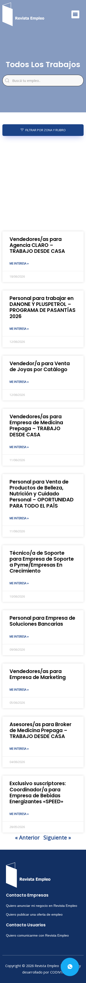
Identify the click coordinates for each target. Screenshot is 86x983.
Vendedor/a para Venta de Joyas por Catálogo (40, 366)
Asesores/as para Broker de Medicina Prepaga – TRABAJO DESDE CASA (40, 730)
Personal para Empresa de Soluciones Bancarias (42, 620)
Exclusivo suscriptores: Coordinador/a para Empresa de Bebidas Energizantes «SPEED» (38, 792)
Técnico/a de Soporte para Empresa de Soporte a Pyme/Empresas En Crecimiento (42, 561)
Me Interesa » (19, 263)
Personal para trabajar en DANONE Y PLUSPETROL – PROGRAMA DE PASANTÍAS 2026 (42, 307)
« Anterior (27, 837)
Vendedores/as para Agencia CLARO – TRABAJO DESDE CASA (37, 245)
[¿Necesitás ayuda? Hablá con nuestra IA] (70, 967)
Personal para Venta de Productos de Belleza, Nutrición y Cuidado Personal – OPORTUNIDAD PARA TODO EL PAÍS (42, 493)
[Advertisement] (43, 184)
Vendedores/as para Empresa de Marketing (38, 674)
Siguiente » (57, 837)
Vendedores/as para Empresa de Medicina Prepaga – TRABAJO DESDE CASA (36, 425)
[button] (75, 14)
